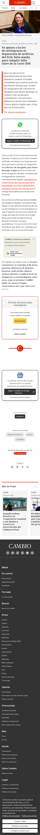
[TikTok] (17, 553)
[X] (22, 553)
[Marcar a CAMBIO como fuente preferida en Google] (20, 253)
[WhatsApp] (32, 553)
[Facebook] (8, 553)
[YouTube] (27, 553)
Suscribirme (20, 321)
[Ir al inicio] (20, 2)
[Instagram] (12, 553)
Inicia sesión (20, 334)
